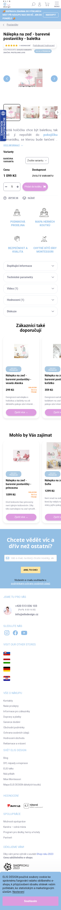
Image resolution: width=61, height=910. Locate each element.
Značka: (14, 52)
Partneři (7, 837)
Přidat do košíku (33, 186)
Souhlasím (30, 901)
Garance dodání (11, 722)
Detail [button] (21, 412)
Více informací (11, 145)
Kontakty (8, 700)
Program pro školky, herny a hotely (21, 832)
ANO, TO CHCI (31, 570)
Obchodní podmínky (14, 727)
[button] (21, 396)
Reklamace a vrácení (14, 743)
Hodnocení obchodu (14, 738)
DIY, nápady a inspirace (15, 763)
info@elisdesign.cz (26, 614)
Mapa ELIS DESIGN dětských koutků (22, 784)
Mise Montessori (12, 779)
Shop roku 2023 (45, 854)
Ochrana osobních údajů (16, 732)
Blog (5, 758)
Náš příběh (9, 773)
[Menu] (57, 4)
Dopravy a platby (12, 716)
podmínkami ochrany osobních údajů (30, 583)
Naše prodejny (11, 706)
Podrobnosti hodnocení (44, 45)
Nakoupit (51, 15)
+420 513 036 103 (26, 606)
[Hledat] (33, 4)
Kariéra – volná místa (14, 827)
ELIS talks (8, 768)
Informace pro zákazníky (16, 711)
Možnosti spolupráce (14, 821)
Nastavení (18, 891)
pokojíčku (50, 135)
